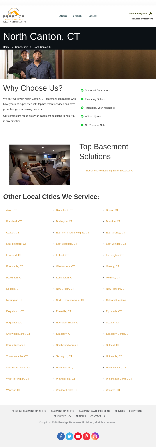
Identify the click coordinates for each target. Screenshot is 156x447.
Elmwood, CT (13, 255)
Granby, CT (112, 266)
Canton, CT (12, 232)
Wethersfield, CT (65, 378)
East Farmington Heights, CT (72, 232)
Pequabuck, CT (15, 311)
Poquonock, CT (15, 322)
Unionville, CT (114, 356)
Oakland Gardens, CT (118, 300)
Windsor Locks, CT (67, 390)
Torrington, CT (64, 356)
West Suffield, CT (116, 367)
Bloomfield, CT (64, 210)
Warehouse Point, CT (18, 367)
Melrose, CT (113, 277)
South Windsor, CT (17, 345)
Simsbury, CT (64, 333)
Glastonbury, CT (65, 266)
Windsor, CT (13, 390)
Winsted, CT (113, 390)
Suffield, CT (112, 345)
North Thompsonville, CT (70, 300)
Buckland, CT (14, 221)
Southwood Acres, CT (68, 345)
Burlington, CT (64, 221)
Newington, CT (14, 300)
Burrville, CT (113, 221)
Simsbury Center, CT (118, 333)
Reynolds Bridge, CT (68, 322)
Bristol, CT (112, 210)
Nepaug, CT (13, 288)
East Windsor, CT (116, 243)
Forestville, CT (14, 266)
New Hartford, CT (116, 288)
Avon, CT (11, 210)
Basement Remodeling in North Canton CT (110, 170)
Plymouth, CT (114, 311)
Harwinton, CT (14, 277)
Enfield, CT (62, 255)
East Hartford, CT (16, 243)
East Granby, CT (115, 232)
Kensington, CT (65, 277)
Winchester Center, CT (119, 378)
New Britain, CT (65, 288)
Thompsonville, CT (17, 356)
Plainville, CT (63, 311)
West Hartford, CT (66, 367)
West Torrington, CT (17, 378)
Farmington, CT (115, 255)
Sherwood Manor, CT (18, 333)
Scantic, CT (112, 322)
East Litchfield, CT (66, 243)
